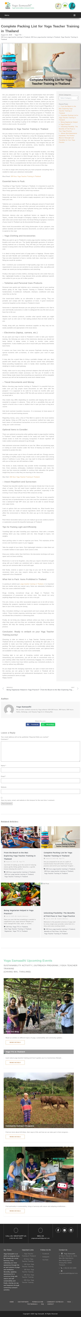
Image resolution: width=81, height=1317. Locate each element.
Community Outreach (55, 1302)
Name (3, 765)
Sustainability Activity (15, 1200)
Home (12, 1302)
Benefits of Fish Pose (51, 931)
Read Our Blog (12, 1032)
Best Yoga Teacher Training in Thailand (17, 929)
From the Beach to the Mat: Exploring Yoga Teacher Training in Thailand (20, 856)
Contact (50, 1304)
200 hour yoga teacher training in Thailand (15, 37)
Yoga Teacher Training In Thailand (16, 876)
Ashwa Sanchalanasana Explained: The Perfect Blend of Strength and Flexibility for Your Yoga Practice (68, 138)
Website (3, 787)
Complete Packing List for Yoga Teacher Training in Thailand (68, 118)
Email (3, 776)
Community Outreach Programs (20, 1126)
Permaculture (37, 1302)
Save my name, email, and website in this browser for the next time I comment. (28, 800)
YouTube (45, 1260)
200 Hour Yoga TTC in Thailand (17, 926)
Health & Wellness (22, 916)
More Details (15, 1042)
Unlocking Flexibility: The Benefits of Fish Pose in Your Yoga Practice (68, 129)
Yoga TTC (18, 35)
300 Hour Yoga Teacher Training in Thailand (25, 477)
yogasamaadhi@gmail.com (40, 1238)
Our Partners (23, 1302)
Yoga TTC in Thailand (20, 931)
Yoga (69, 1302)
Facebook (45, 1253)
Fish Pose (63, 931)
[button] (33, 724)
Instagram (45, 1256)
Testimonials (32, 1304)
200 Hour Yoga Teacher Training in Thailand (26, 176)
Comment (4, 739)
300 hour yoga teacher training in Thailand (45, 37)
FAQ (42, 1304)
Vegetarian (8, 931)
